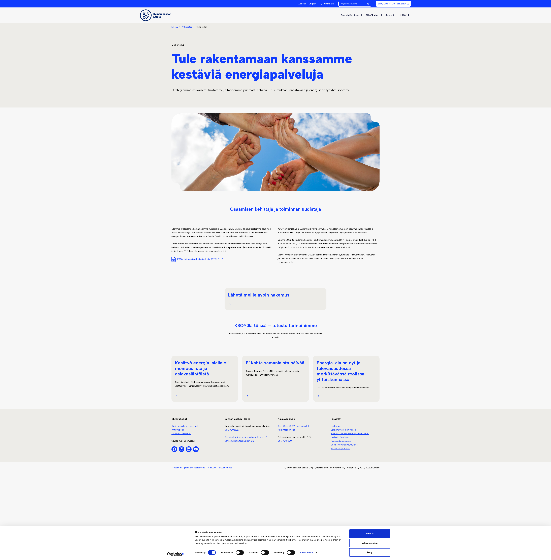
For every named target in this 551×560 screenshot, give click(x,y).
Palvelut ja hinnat (350, 15)
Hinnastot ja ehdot (340, 448)
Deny (369, 552)
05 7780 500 (285, 440)
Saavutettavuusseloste (220, 467)
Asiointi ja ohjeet (286, 429)
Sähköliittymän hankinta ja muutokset (350, 433)
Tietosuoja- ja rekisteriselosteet (188, 467)
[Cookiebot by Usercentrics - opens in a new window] (175, 554)
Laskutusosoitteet (181, 433)
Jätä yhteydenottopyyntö (184, 426)
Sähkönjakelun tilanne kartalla (239, 440)
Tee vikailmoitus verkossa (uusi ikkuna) (244, 437)
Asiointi (389, 15)
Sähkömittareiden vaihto (343, 429)
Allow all (369, 533)
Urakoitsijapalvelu (340, 437)
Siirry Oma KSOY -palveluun (392, 3)
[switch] (240, 552)
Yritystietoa (187, 27)
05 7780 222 (232, 429)
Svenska (302, 3)
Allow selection (370, 543)
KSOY (403, 15)
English (312, 3)
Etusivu (174, 27)
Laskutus (335, 426)
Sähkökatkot (372, 15)
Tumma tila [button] (328, 3)
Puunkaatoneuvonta (341, 441)
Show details (306, 552)
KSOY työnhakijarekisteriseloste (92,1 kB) (198, 259)
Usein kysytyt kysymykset (344, 444)
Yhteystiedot (178, 429)
